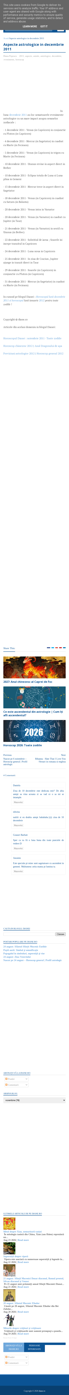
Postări (11, 1079)
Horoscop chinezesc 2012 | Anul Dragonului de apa (32, 346)
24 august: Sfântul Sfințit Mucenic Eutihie (25, 946)
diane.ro (42, 1391)
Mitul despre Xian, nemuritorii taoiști (22, 1231)
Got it (44, 26)
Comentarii (13, 1085)
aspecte (28, 56)
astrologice (46, 56)
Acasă (6, 38)
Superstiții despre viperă (15, 1256)
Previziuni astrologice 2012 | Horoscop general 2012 (33, 353)
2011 (21, 56)
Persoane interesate (34, 1347)
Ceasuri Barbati (20, 835)
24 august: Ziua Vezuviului (17, 957)
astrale (36, 56)
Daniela (16, 785)
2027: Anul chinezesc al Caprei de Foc (27, 682)
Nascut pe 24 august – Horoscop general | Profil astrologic (32, 960)
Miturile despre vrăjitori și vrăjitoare (22, 1328)
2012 (41, 300)
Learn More (30, 26)
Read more (23, 1240)
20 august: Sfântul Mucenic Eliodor (21, 1303)
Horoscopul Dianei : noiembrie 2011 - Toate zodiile (32, 338)
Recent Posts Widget (10, 1338)
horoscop (20, 59)
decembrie (56, 56)
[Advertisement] (31, 88)
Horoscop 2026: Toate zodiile (22, 745)
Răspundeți (18, 802)
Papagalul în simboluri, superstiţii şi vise (24, 953)
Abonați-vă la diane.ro (13, 1347)
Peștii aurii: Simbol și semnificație (20, 950)
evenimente (9, 59)
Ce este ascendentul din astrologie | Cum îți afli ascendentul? (33, 713)
